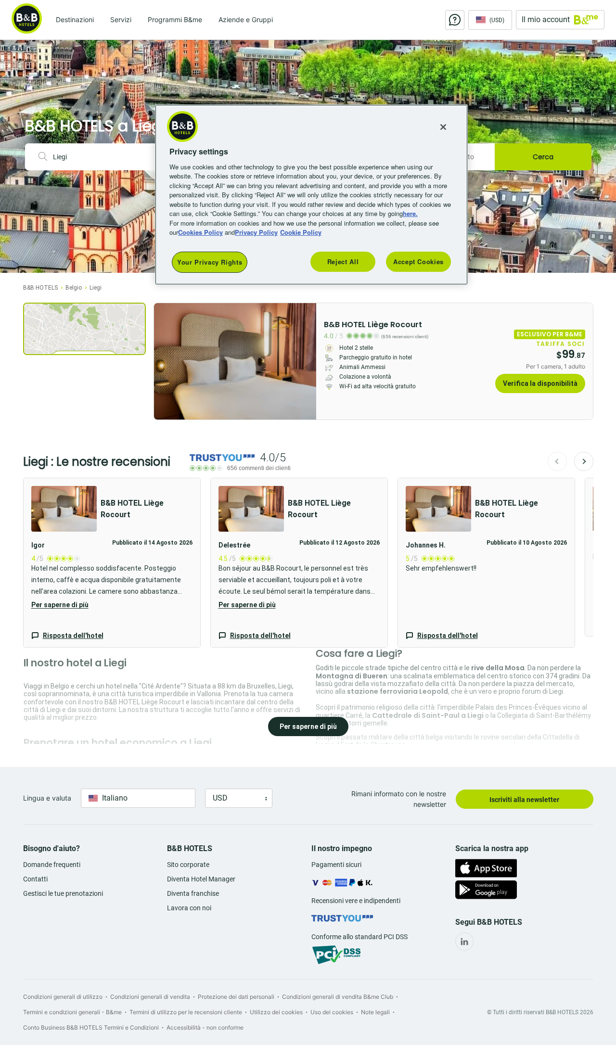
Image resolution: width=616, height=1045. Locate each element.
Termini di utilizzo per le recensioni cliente (185, 1012)
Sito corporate (188, 864)
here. (410, 213)
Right (306, 361)
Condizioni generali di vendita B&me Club (337, 996)
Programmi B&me (175, 19)
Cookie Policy (300, 232)
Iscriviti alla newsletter (524, 799)
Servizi (120, 19)
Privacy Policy (256, 232)
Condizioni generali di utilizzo (63, 996)
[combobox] (106, 157)
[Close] (443, 127)
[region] (311, 194)
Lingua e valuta (47, 798)
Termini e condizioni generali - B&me (72, 1012)
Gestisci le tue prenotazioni (63, 893)
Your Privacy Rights (209, 262)
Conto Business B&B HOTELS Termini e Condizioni (91, 1027)
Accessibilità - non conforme (205, 1027)
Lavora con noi (189, 908)
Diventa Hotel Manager (201, 879)
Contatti (35, 879)
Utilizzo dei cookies (276, 1012)
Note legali (375, 1012)
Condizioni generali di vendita (150, 996)
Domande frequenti (51, 864)
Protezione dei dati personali (236, 996)
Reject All (343, 261)
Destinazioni (75, 19)
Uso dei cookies (331, 1012)
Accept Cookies (418, 261)
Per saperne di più (60, 605)
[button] (112, 563)
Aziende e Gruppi (245, 19)
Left (164, 361)
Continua (583, 461)
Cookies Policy (200, 232)
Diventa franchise (193, 893)
